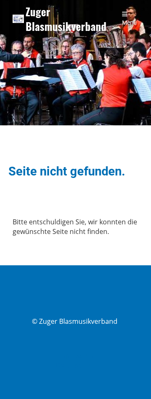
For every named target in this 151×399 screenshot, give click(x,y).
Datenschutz (76, 365)
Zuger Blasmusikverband (66, 19)
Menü (129, 22)
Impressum (75, 355)
